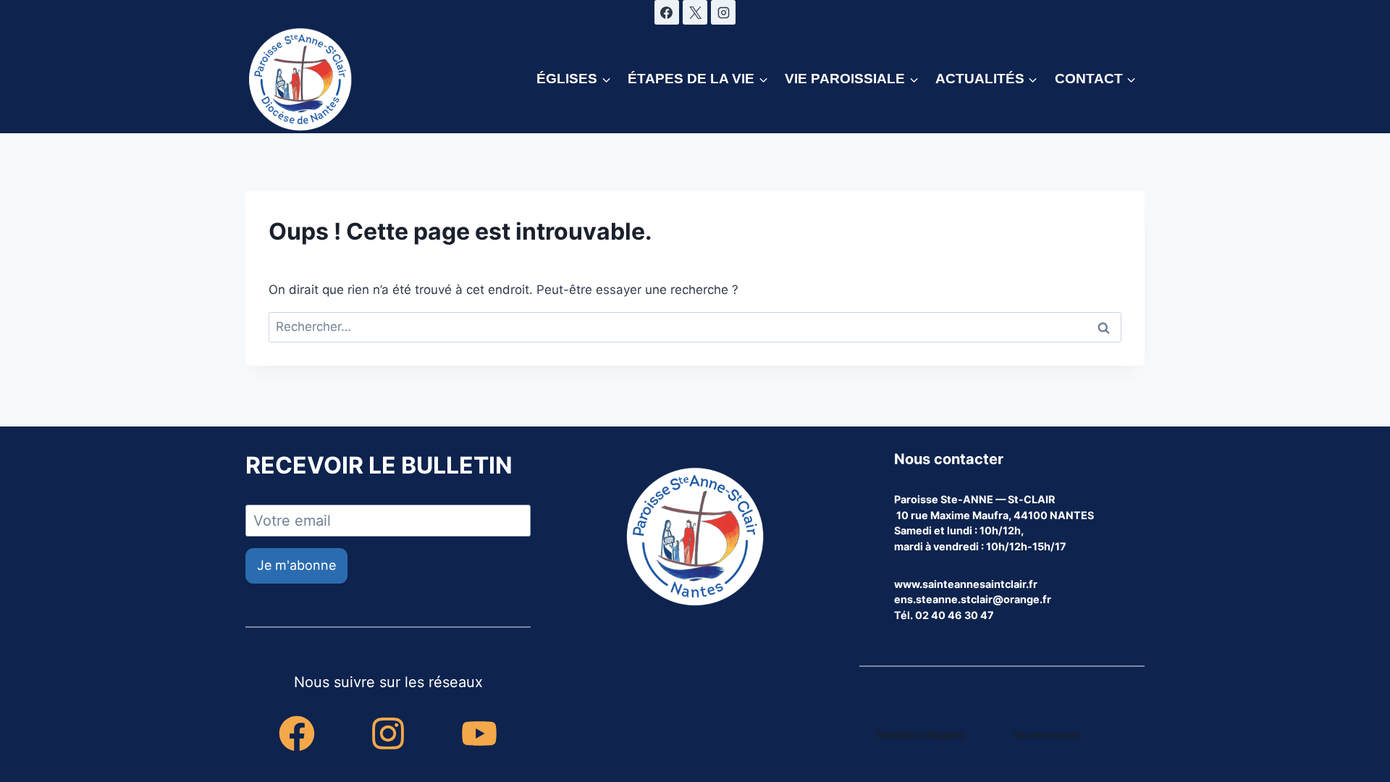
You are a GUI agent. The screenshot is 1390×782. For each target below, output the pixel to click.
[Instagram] (723, 12)
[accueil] (695, 538)
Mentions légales (920, 734)
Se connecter (1048, 734)
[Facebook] (666, 12)
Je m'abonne (296, 565)
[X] (695, 12)
